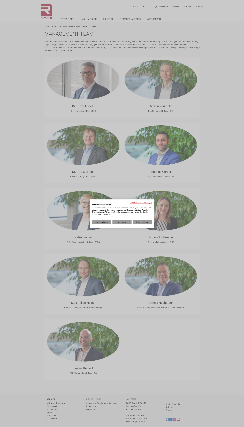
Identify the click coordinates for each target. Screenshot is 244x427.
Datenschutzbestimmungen (141, 203)
